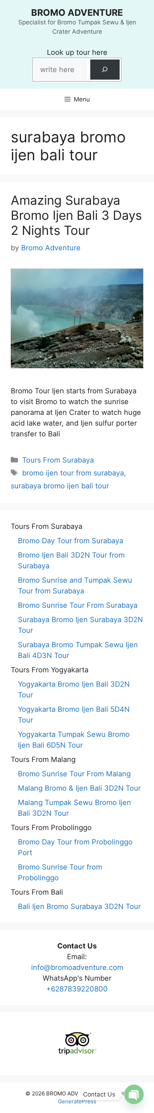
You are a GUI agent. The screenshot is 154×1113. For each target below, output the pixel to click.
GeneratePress (77, 1101)
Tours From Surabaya (58, 460)
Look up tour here (77, 52)
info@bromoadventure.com (77, 967)
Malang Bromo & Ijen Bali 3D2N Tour (79, 788)
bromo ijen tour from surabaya (73, 473)
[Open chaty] (134, 1094)
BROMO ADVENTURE (77, 12)
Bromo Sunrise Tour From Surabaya (78, 605)
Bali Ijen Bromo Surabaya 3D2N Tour (79, 906)
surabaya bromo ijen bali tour (60, 486)
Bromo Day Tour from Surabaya (70, 540)
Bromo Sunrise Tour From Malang (74, 773)
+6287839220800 (77, 989)
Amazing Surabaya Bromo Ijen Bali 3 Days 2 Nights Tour (76, 215)
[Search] (105, 70)
